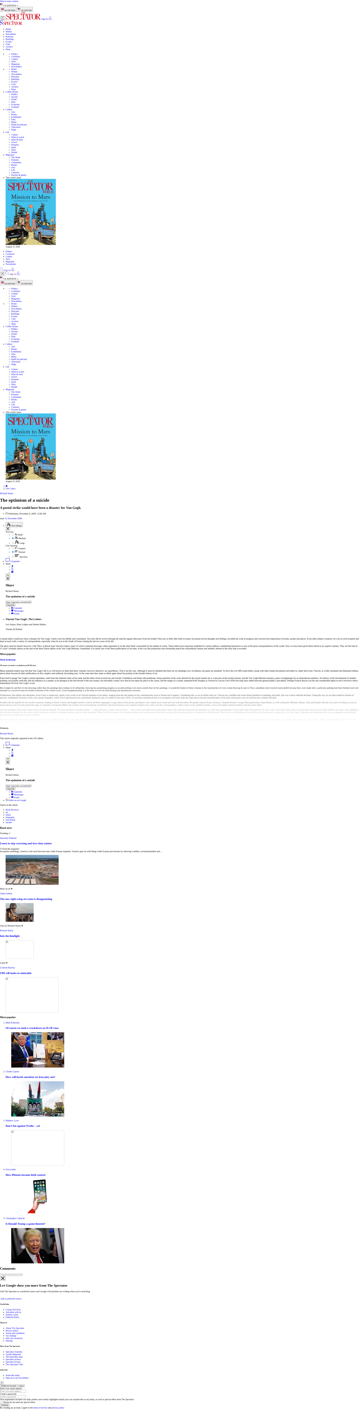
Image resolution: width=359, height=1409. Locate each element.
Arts (13, 112)
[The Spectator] (23, 19)
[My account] (50, 19)
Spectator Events (13, 1362)
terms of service (40, 1407)
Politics (14, 54)
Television (15, 127)
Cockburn (15, 56)
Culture (14, 59)
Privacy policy (12, 1330)
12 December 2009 (13, 518)
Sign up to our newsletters (17, 1378)
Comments (15, 561)
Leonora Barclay (7, 967)
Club (8, 44)
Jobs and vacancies (14, 1338)
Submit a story (12, 1314)
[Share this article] (8, 575)
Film (13, 119)
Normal (21, 552)
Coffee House (12, 92)
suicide (9, 822)
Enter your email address (11, 1388)
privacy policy (58, 1407)
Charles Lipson (12, 1071)
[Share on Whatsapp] (12, 572)
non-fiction (10, 820)
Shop (8, 49)
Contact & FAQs (13, 1309)
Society (14, 97)
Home (8, 29)
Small (20, 534)
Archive (9, 47)
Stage (13, 129)
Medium (22, 538)
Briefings (10, 39)
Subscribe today (13, 1375)
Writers (9, 31)
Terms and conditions (15, 1333)
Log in (21, 1386)
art (7, 812)
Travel (14, 142)
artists (8, 815)
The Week (15, 157)
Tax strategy (11, 1335)
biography (10, 817)
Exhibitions (16, 117)
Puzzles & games (18, 175)
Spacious (23, 557)
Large (22, 543)
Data (13, 102)
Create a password (8, 1394)
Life (7, 132)
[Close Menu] (2, 274)
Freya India (11, 1169)
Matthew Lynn (12, 1120)
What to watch (17, 137)
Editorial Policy (12, 1317)
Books (14, 114)
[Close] (3, 1278)
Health (14, 152)
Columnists (16, 162)
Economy (15, 104)
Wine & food (17, 140)
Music (14, 122)
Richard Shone (6, 733)
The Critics (10, 488)
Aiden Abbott (6, 893)
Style (13, 150)
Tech (13, 61)
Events (9, 41)
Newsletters (11, 34)
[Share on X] (12, 569)
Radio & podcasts (19, 124)
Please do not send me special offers (19, 1402)
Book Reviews (12, 810)
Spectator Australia (14, 1352)
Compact (22, 548)
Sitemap (9, 1341)
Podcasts (9, 36)
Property (15, 145)
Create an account (8, 1386)
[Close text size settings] (8, 529)
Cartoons (15, 172)
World (14, 99)
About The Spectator (15, 1328)
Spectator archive (13, 1359)
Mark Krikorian (8, 660)
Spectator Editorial (8, 838)
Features (15, 160)
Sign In (44, 19)
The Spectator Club (14, 1364)
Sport (13, 147)
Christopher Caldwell (15, 1218)
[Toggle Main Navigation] (3, 18)
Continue (4, 1405)
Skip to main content (9, 1)
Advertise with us (13, 1312)
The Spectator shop (14, 1357)
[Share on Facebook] (12, 566)
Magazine (15, 64)
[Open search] (1, 270)
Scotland (15, 107)
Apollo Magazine (13, 1354)
